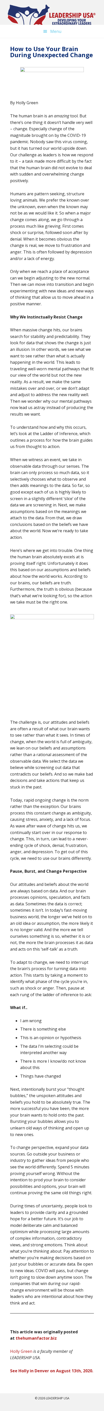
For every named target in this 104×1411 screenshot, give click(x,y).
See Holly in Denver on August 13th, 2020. (51, 1371)
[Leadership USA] (52, 16)
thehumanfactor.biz (36, 1338)
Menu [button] (55, 31)
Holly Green (21, 1351)
